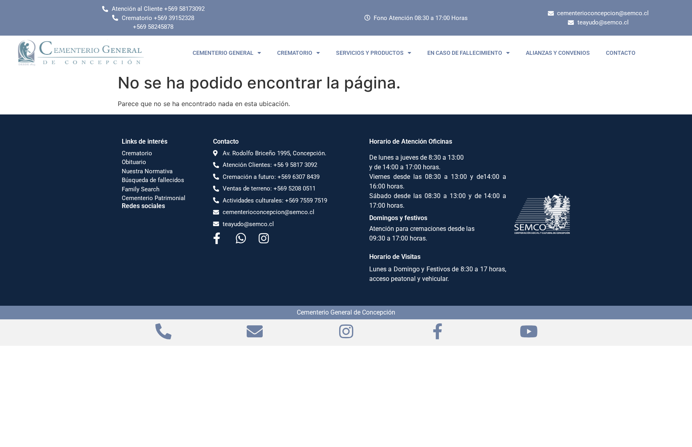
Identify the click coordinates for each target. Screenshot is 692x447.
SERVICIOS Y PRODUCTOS (370, 53)
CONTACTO (621, 53)
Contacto (226, 141)
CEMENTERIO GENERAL (223, 53)
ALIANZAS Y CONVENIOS (558, 53)
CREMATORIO (294, 53)
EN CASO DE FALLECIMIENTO (464, 53)
